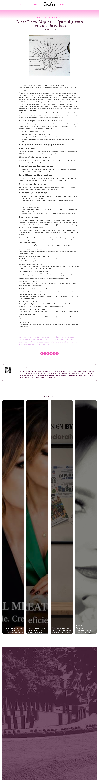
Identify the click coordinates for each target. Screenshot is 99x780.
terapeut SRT (45, 342)
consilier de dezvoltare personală (29, 337)
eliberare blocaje (64, 339)
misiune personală (37, 341)
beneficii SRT (33, 336)
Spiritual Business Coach (53, 17)
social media (47, 341)
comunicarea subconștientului (66, 336)
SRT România (28, 342)
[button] (41, 353)
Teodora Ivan (37, 342)
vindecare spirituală (44, 344)
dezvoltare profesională (50, 339)
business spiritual (43, 336)
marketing (28, 341)
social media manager (58, 341)
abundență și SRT (24, 336)
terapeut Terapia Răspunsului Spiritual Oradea (64, 342)
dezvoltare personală (35, 339)
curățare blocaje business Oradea (51, 337)
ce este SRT (53, 336)
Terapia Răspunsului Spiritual (28, 344)
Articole (41, 17)
